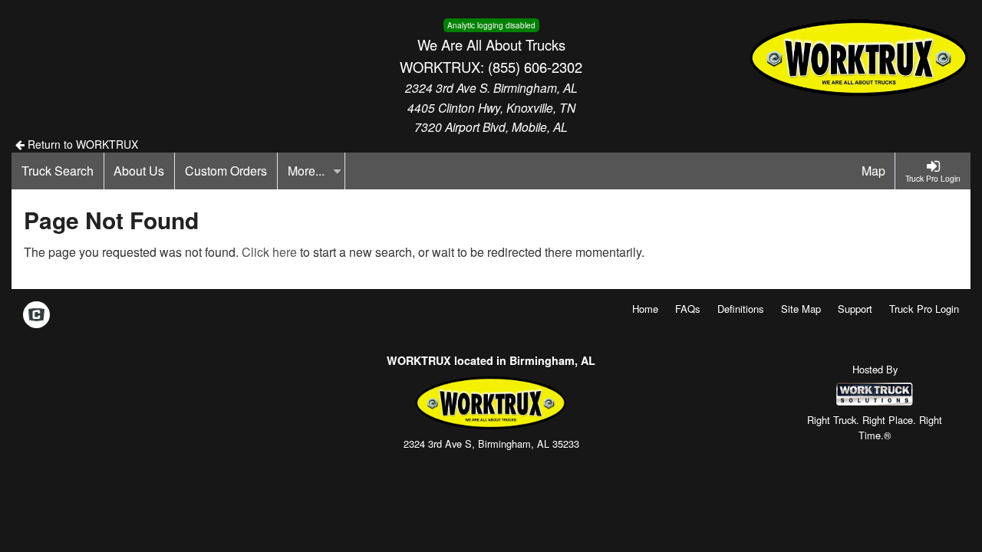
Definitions (740, 308)
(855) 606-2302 (535, 67)
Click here (269, 252)
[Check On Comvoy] (36, 316)
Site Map (801, 308)
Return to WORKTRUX (81, 144)
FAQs (687, 308)
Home (645, 308)
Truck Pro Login (924, 308)
